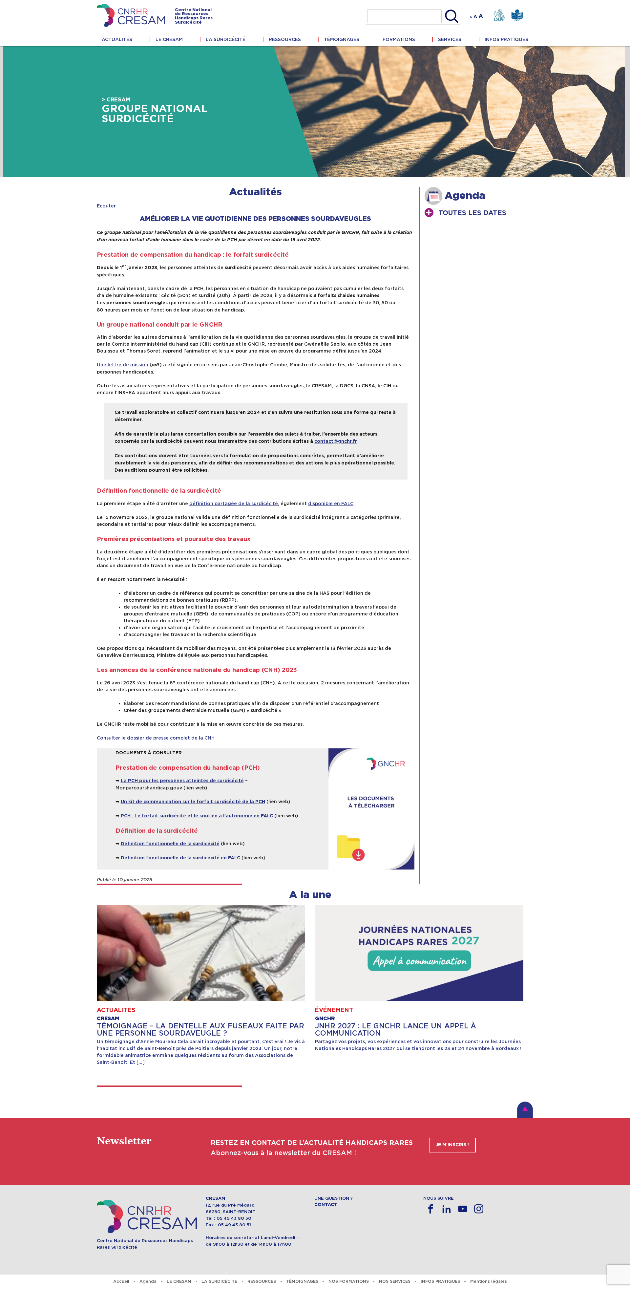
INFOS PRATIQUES (506, 39)
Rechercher (451, 16)
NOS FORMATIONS (348, 1281)
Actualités (255, 192)
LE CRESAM (169, 39)
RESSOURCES (285, 39)
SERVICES (449, 39)
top (525, 1110)
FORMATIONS (399, 39)
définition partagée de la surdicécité (233, 503)
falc (517, 15)
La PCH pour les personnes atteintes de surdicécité (182, 781)
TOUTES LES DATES (472, 213)
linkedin (446, 1209)
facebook (430, 1209)
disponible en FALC (330, 503)
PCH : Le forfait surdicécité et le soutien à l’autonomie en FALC (197, 816)
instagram (479, 1209)
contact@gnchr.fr (335, 441)
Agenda (148, 1281)
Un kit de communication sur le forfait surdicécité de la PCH (193, 802)
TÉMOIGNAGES (341, 39)
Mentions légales (488, 1281)
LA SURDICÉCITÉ (225, 39)
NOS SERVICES (394, 1281)
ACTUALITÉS (117, 39)
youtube (462, 1209)
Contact (325, 1204)
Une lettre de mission (122, 364)
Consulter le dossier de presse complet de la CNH (156, 738)
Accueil (121, 1281)
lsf (499, 15)
